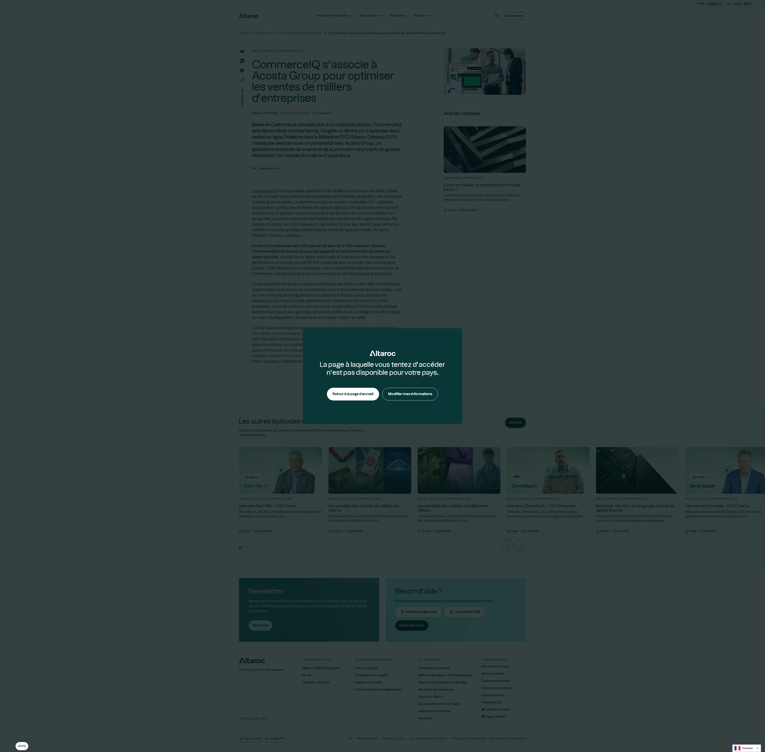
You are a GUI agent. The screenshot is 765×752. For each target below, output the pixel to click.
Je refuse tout (17, 730)
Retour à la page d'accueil (353, 394)
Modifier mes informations (410, 394)
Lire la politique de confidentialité (26, 714)
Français (747, 748)
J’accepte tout (73, 730)
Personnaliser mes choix (46, 730)
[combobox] (746, 748)
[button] (22, 746)
